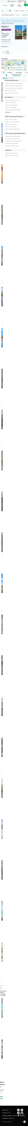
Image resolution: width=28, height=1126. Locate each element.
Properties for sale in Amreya (12, 146)
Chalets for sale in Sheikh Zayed (12, 129)
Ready (17, 10)
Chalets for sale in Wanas (11, 107)
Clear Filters (18, 14)
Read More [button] (1, 1097)
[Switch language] (3, 1)
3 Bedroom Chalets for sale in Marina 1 (14, 88)
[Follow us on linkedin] (21, 1111)
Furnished (9, 72)
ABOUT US (5, 1110)
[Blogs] (4, 5)
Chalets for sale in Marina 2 (11, 105)
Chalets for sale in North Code (12, 100)
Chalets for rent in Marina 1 (11, 153)
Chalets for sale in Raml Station (12, 121)
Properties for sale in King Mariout (13, 141)
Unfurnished (18, 72)
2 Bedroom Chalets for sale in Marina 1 (14, 85)
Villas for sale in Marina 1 (10, 90)
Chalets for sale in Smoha (11, 124)
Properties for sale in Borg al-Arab (13, 136)
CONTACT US (6, 1113)
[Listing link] (2, 101)
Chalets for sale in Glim (10, 126)
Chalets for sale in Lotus (10, 102)
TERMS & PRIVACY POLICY (9, 1115)
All (3, 72)
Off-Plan (22, 10)
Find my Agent (12, 5)
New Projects (19, 5)
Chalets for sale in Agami (11, 119)
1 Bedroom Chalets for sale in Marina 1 (14, 83)
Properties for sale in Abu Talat (12, 138)
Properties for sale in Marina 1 (12, 93)
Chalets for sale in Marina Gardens (13, 109)
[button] (4, 11)
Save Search (25, 15)
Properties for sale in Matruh (11, 155)
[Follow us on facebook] (18, 1111)
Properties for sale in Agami (11, 143)
